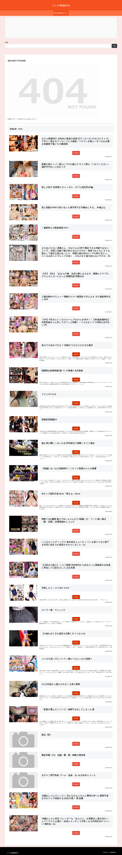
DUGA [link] (76, 354)
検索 (6, 42)
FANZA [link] (76, 153)
